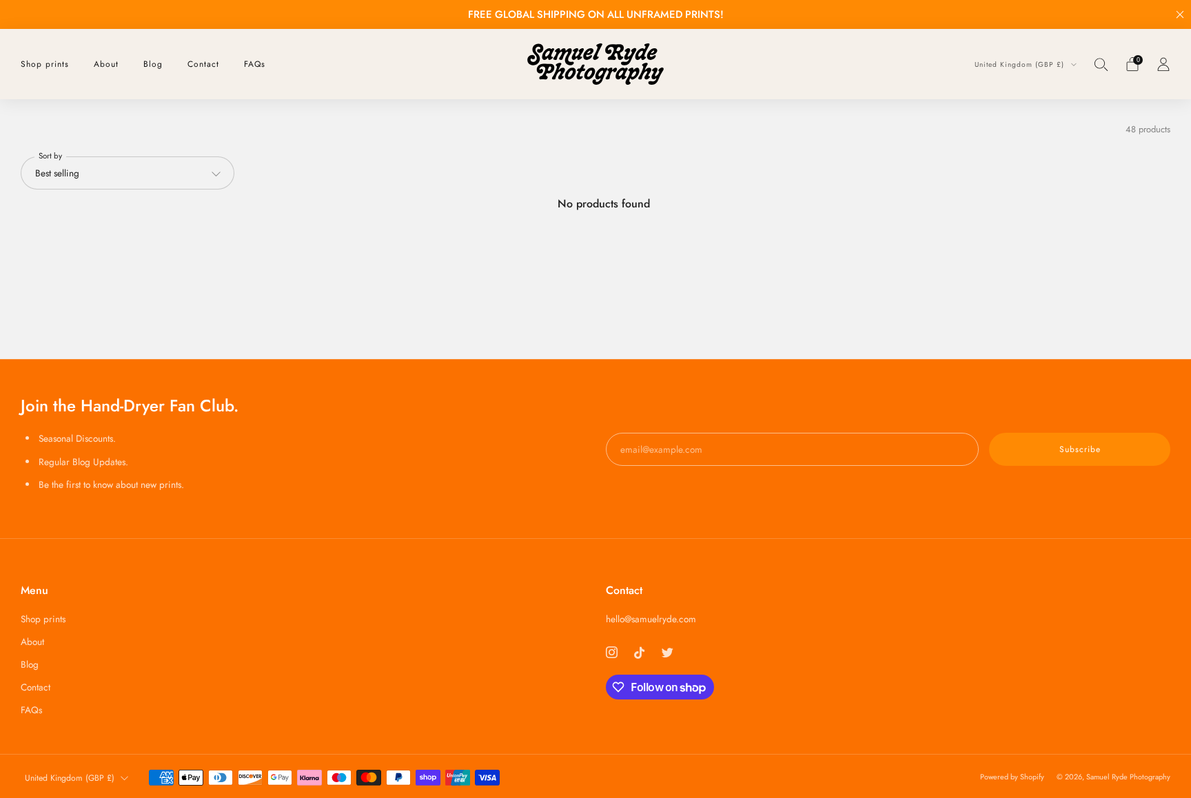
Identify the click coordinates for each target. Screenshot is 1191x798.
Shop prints (45, 64)
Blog (153, 64)
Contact (203, 64)
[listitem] (596, 14)
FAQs (254, 64)
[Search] (1101, 64)
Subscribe (1080, 449)
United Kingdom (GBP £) (1021, 64)
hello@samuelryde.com (651, 619)
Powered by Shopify (1012, 776)
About (106, 64)
